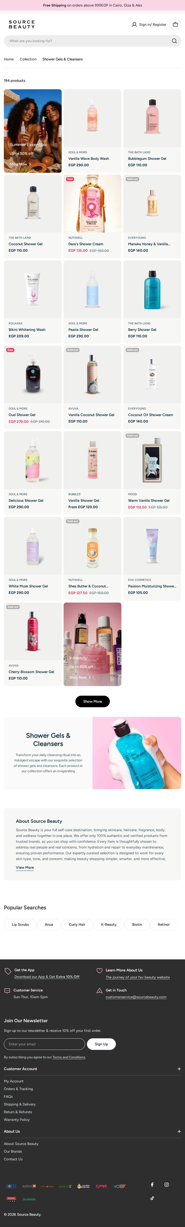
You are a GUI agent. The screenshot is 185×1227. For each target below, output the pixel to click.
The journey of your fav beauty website (138, 977)
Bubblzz (74, 494)
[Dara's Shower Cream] (92, 203)
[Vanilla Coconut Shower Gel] (92, 374)
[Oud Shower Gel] (33, 374)
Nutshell (75, 237)
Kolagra (16, 323)
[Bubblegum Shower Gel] (152, 118)
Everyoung (137, 237)
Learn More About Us (124, 970)
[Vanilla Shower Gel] (92, 460)
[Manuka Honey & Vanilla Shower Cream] (152, 203)
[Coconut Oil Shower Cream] (152, 374)
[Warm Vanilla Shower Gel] (152, 460)
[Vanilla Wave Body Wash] (92, 118)
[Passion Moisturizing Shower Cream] (152, 546)
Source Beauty (29, 1214)
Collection (28, 59)
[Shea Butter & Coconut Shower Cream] (92, 546)
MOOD (132, 494)
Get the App (24, 970)
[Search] (174, 41)
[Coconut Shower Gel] (33, 203)
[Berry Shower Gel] (152, 289)
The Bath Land (139, 152)
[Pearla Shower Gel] (92, 289)
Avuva (73, 408)
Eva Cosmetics (139, 580)
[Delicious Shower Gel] (33, 460)
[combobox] (92, 41)
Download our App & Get (46, 977)
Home (9, 59)
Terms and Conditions (69, 1057)
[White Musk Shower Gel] (33, 546)
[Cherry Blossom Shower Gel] (33, 631)
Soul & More (77, 152)
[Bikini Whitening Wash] (33, 289)
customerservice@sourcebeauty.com (136, 997)
